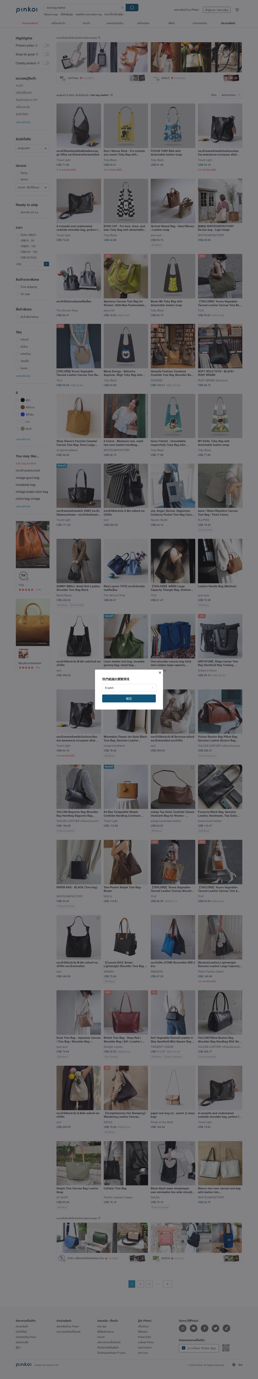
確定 (129, 698)
